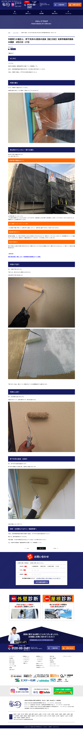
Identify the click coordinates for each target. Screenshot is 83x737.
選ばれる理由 (11, 662)
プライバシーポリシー (67, 656)
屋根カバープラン (39, 663)
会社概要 (11, 658)
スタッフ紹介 (11, 664)
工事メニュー (28, 13)
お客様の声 (52, 662)
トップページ (11, 656)
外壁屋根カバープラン (40, 667)
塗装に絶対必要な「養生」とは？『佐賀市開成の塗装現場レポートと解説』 (24, 256)
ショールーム (68, 13)
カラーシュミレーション (54, 665)
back (55, 548)
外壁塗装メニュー (26, 656)
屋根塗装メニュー (39, 656)
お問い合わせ (11, 669)
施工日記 (13, 49)
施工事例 (41, 13)
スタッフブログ (53, 664)
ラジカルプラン (26, 659)
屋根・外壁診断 (53, 658)
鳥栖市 (10, 667)
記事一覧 (41, 548)
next (28, 548)
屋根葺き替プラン (39, 665)
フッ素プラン (26, 661)
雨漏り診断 (52, 656)
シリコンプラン (26, 658)
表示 (12, 53)
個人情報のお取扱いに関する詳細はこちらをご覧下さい (48, 578)
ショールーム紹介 (12, 665)
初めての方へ (55, 13)
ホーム (14, 13)
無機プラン (25, 663)
